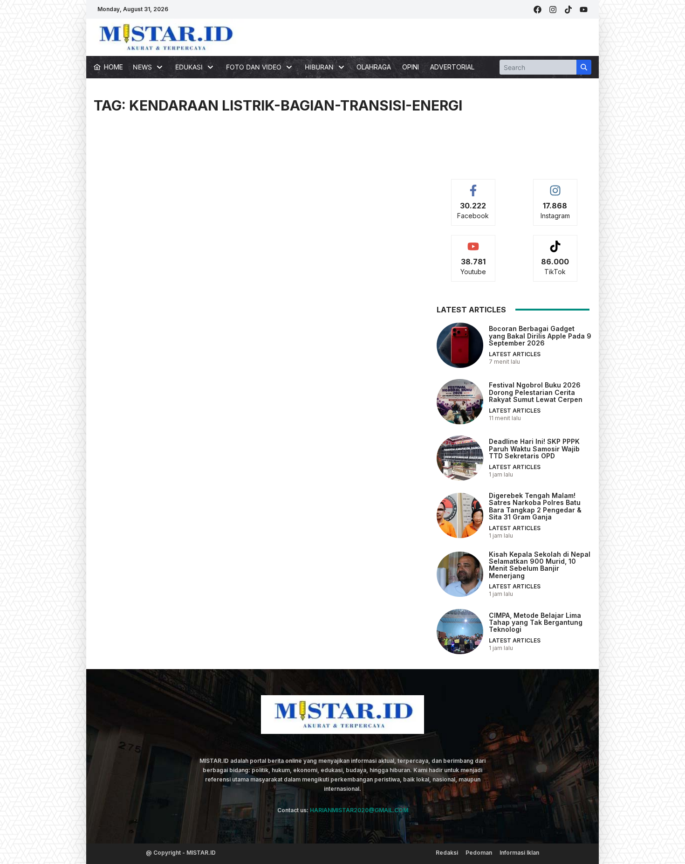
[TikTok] (568, 10)
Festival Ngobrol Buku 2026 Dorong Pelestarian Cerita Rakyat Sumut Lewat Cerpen (535, 392)
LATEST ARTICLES (515, 354)
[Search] (583, 67)
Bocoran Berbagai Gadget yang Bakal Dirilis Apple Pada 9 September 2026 (540, 336)
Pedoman (479, 852)
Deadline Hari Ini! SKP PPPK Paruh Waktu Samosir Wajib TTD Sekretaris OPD (534, 448)
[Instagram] (553, 10)
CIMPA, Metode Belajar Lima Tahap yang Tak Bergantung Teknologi (535, 622)
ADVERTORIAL (452, 67)
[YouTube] (584, 10)
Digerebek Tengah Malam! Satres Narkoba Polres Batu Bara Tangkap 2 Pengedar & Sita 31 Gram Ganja (535, 506)
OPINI (410, 67)
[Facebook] (537, 10)
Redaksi (447, 852)
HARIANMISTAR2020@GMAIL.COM (359, 810)
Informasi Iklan (519, 852)
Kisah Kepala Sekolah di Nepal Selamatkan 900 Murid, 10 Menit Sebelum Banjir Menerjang (539, 565)
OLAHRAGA (373, 67)
